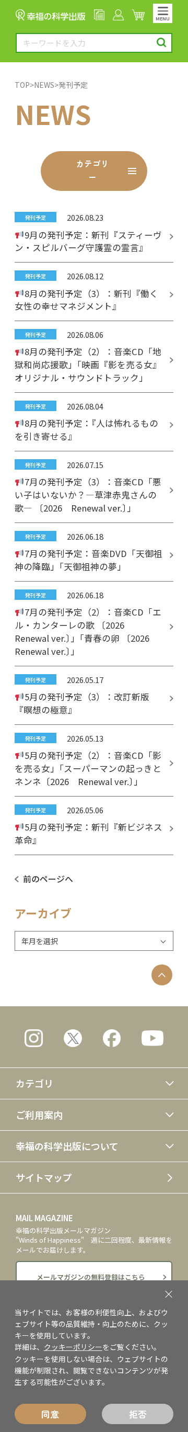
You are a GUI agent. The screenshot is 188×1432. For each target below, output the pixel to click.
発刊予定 (73, 84)
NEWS (44, 84)
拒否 (138, 1413)
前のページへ (48, 878)
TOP (22, 84)
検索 (162, 43)
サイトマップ (44, 1177)
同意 (50, 1413)
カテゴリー (92, 170)
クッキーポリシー (73, 1347)
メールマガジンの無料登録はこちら (91, 1277)
